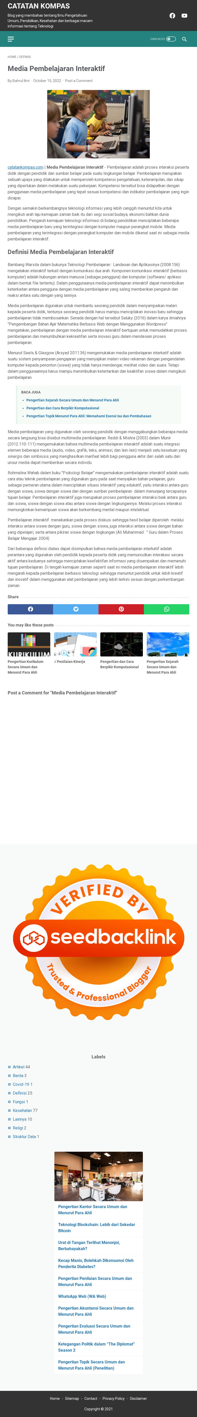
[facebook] (30, 609)
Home (55, 1398)
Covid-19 (21, 1084)
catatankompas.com (25, 167)
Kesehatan (22, 1110)
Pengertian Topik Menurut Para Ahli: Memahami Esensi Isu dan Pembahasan (88, 416)
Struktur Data (24, 1136)
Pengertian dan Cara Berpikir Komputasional (62, 408)
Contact (90, 1398)
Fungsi (19, 1101)
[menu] (14, 39)
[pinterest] (121, 609)
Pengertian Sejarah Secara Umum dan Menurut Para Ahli (72, 400)
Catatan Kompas (39, 6)
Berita (18, 1075)
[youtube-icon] (183, 15)
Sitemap (72, 1398)
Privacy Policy (114, 1398)
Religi (18, 1128)
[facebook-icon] (171, 15)
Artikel (18, 1067)
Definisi (20, 1093)
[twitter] (75, 609)
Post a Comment (79, 81)
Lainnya (19, 1119)
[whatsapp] (166, 609)
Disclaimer (138, 1398)
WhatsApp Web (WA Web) (82, 1296)
